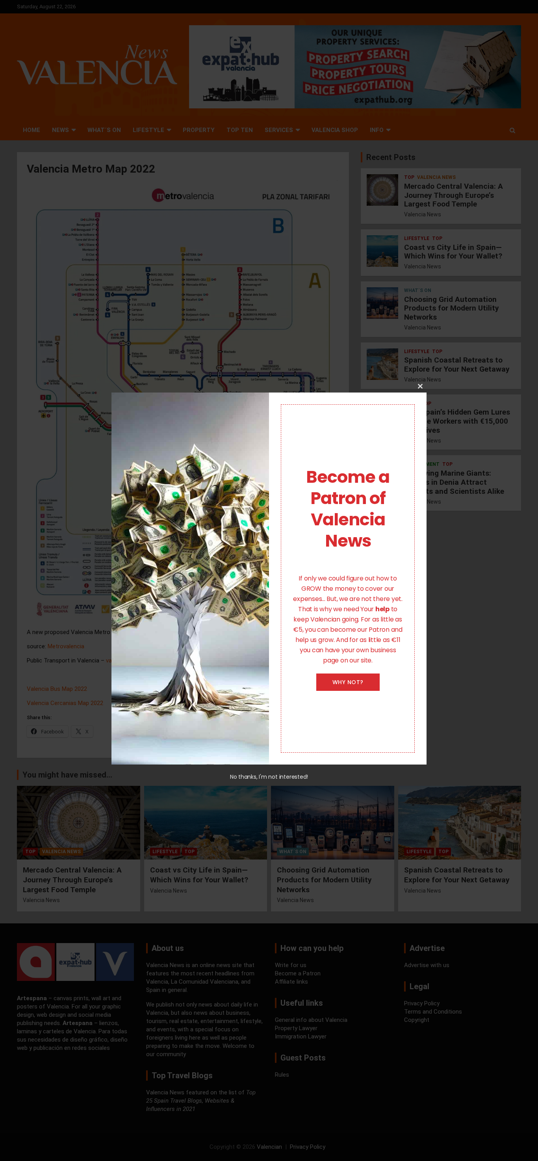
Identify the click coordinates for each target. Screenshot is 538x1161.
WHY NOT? (348, 682)
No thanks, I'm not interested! (269, 777)
